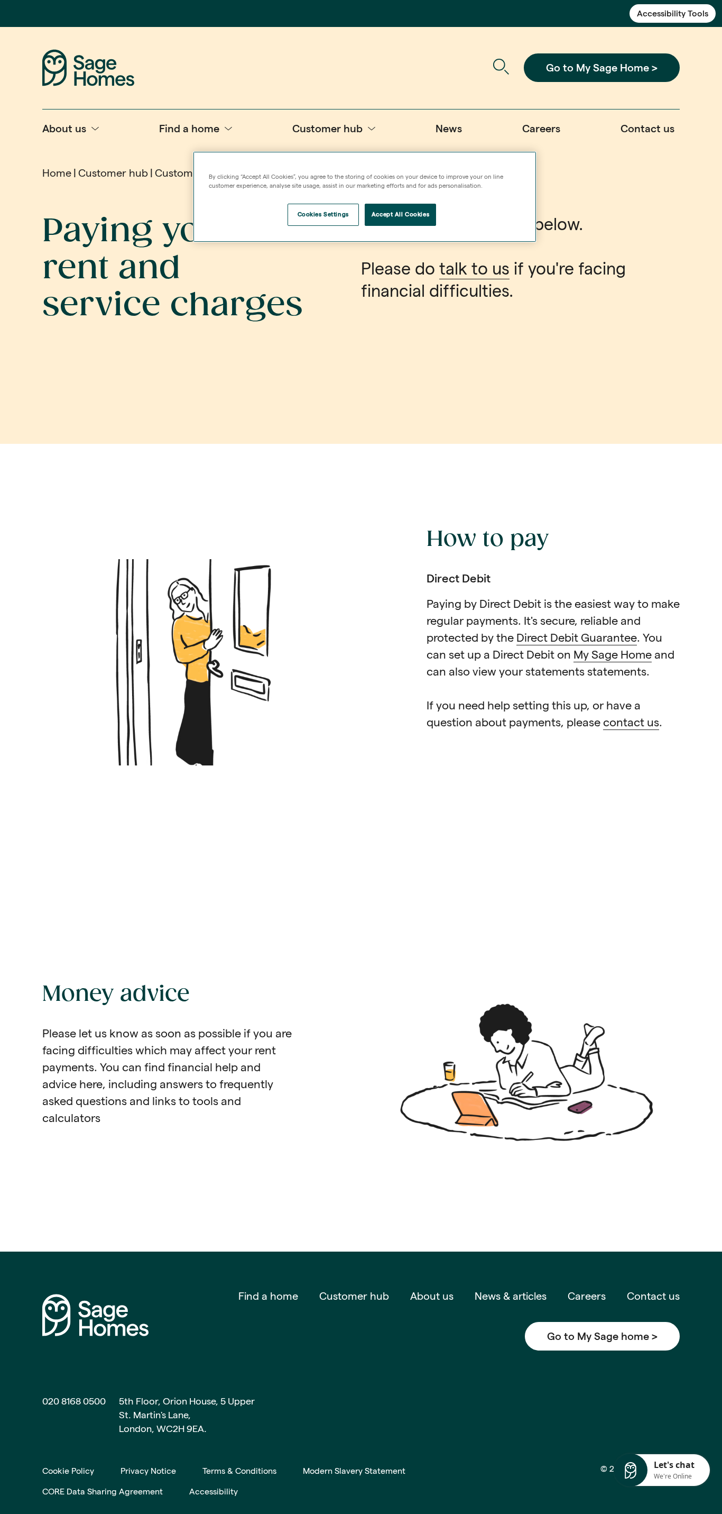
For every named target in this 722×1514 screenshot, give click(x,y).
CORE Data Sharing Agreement (102, 1491)
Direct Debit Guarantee (576, 637)
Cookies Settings (323, 214)
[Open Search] (501, 67)
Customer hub (113, 173)
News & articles (511, 1296)
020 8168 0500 (74, 1401)
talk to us (474, 268)
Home (56, 173)
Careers (587, 1296)
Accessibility (213, 1491)
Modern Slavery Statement (354, 1470)
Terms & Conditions (239, 1470)
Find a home (268, 1296)
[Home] (88, 66)
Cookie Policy (68, 1470)
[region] (364, 196)
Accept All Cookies (400, 214)
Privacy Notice (148, 1470)
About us (431, 1296)
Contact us (653, 1296)
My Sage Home (612, 654)
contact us (631, 722)
